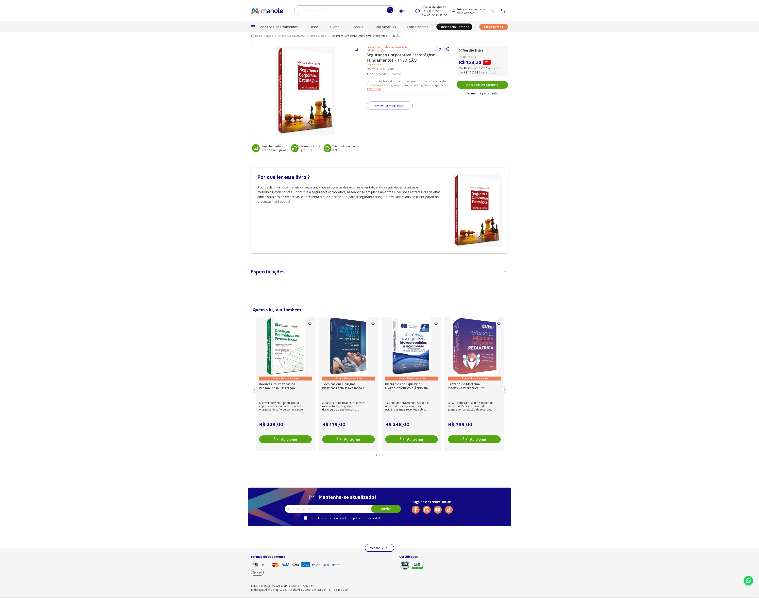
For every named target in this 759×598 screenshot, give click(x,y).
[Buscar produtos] (390, 10)
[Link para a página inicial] (257, 36)
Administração (318, 36)
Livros (269, 36)
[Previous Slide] (254, 389)
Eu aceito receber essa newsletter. (330, 518)
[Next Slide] (505, 389)
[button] (447, 49)
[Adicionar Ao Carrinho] (285, 439)
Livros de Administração (291, 36)
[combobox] (344, 10)
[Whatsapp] (748, 584)
